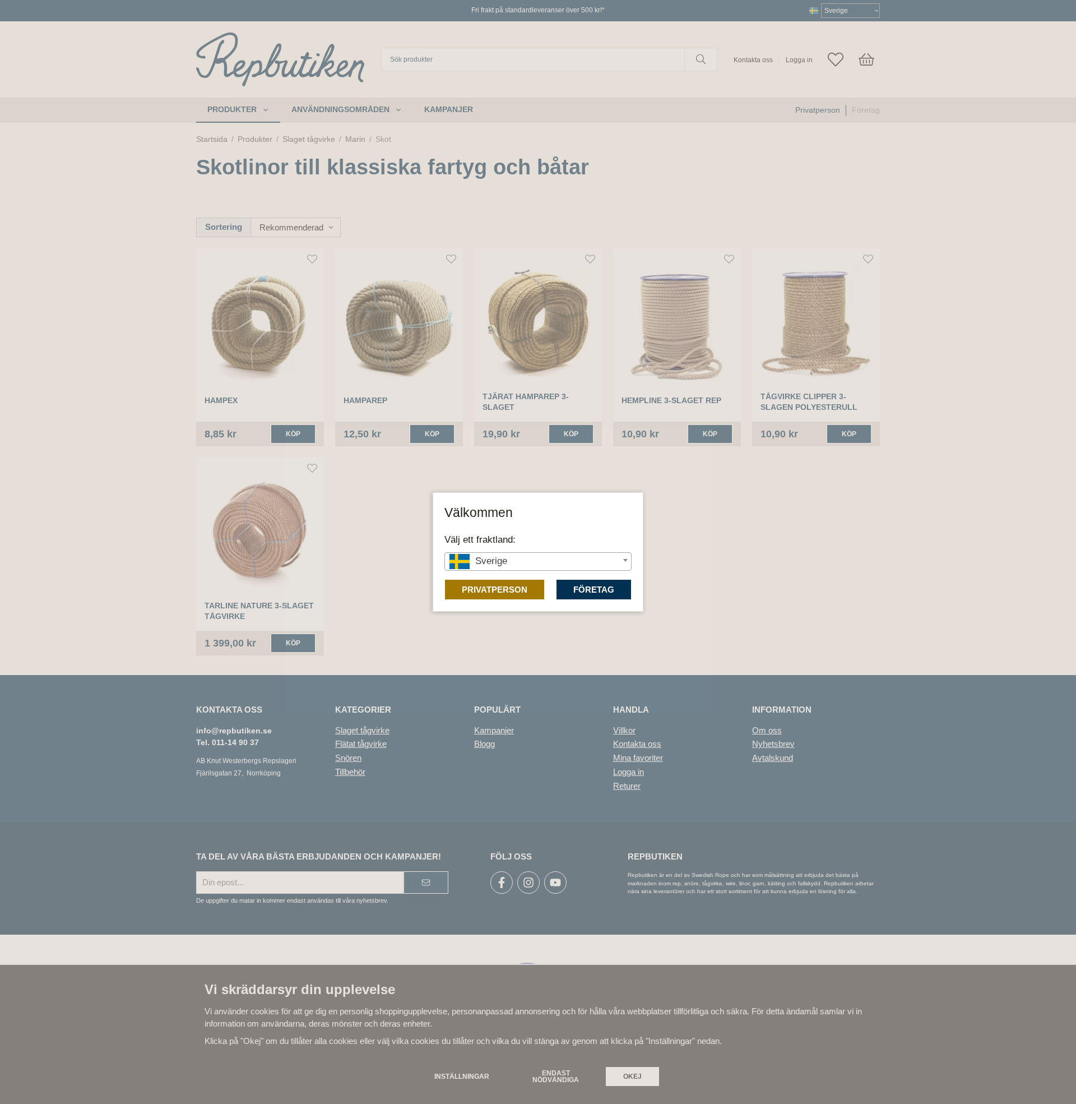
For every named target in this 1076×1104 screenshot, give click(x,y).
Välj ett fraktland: (480, 539)
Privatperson (494, 589)
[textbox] (538, 561)
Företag (593, 589)
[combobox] (538, 561)
